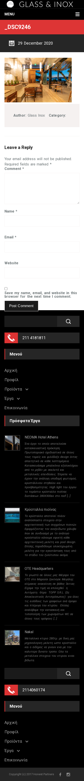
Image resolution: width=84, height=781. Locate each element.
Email (10, 237)
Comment (14, 169)
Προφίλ (11, 380)
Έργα (8, 399)
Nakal (29, 632)
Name (10, 211)
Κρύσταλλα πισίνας (40, 509)
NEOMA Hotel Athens (41, 437)
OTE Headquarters (39, 568)
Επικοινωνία (15, 408)
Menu (9, 14)
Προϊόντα (13, 389)
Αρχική (10, 370)
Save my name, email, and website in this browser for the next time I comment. (40, 294)
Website (11, 263)
